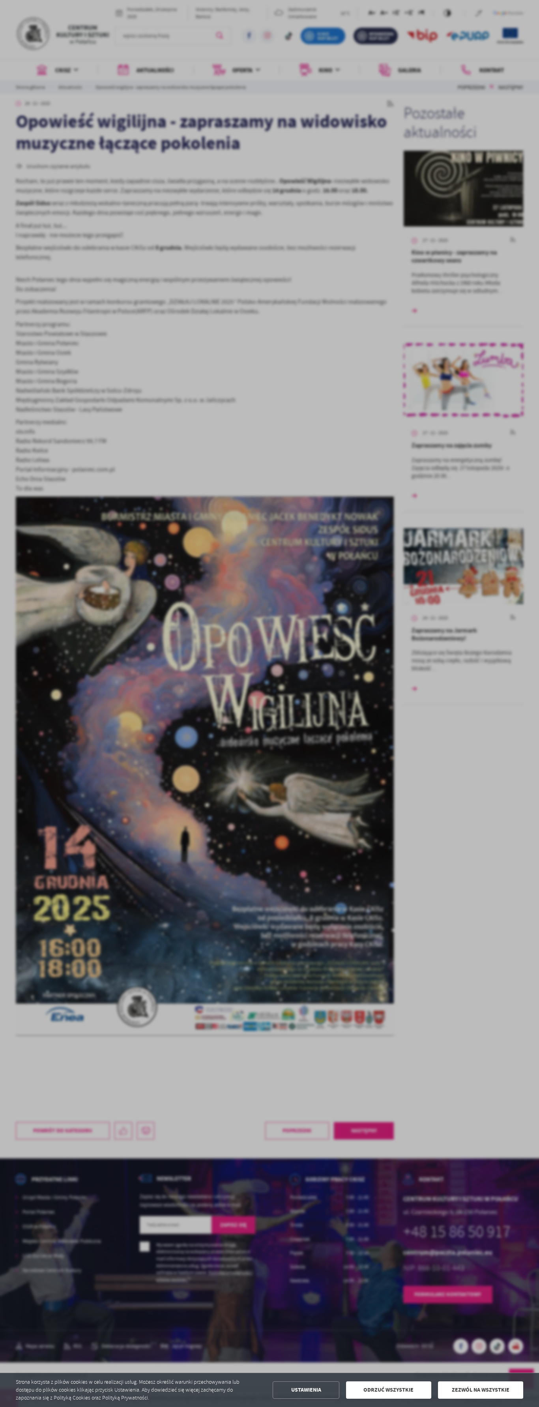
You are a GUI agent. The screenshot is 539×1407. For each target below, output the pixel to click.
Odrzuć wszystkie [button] (388, 1390)
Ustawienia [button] (306, 1390)
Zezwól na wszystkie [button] (480, 1390)
